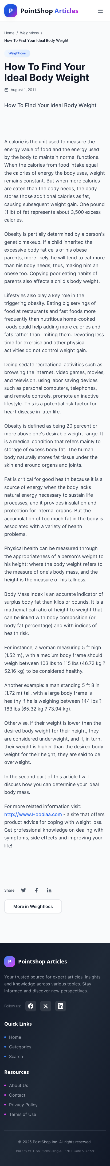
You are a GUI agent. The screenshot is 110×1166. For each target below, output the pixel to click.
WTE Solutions (39, 1151)
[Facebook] (30, 1006)
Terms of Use (22, 1114)
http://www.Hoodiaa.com (33, 814)
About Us (18, 1085)
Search (16, 1056)
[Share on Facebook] (36, 890)
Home (15, 1037)
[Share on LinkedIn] (49, 890)
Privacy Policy (23, 1104)
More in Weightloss (33, 906)
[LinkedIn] (60, 1006)
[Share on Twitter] (23, 890)
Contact (17, 1095)
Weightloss (17, 53)
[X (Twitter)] (45, 1006)
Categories (20, 1046)
